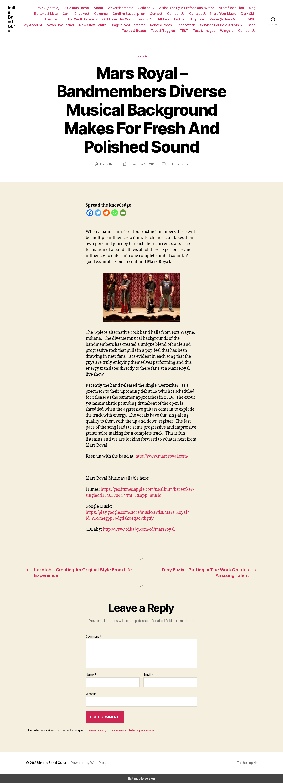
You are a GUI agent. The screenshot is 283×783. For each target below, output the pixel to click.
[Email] (123, 214)
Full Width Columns (82, 19)
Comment (94, 636)
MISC (251, 19)
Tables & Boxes (134, 31)
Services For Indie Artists (219, 25)
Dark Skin (248, 14)
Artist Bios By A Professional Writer (186, 8)
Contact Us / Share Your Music (212, 14)
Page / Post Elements (128, 25)
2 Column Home (76, 8)
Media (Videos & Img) (226, 19)
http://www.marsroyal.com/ (162, 456)
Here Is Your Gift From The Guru (161, 19)
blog (252, 8)
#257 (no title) (48, 8)
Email (148, 674)
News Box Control (93, 25)
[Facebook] (90, 214)
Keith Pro (111, 164)
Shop (251, 25)
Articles (144, 8)
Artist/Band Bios (231, 8)
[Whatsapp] (114, 214)
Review (141, 56)
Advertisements (120, 8)
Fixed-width (54, 19)
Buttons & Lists (46, 14)
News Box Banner (60, 25)
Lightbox (198, 19)
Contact (156, 14)
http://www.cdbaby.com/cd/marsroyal (139, 529)
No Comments (177, 164)
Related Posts (161, 25)
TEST (184, 31)
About (98, 8)
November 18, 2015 (142, 164)
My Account (32, 25)
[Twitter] (98, 214)
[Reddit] (106, 214)
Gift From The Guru (117, 19)
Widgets (226, 31)
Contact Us (175, 14)
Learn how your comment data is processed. (121, 730)
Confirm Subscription (128, 14)
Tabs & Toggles (163, 31)
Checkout (81, 14)
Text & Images (204, 31)
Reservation (186, 25)
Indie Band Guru (11, 19)
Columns (101, 14)
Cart (66, 14)
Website (91, 694)
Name (91, 674)
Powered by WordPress (88, 763)
